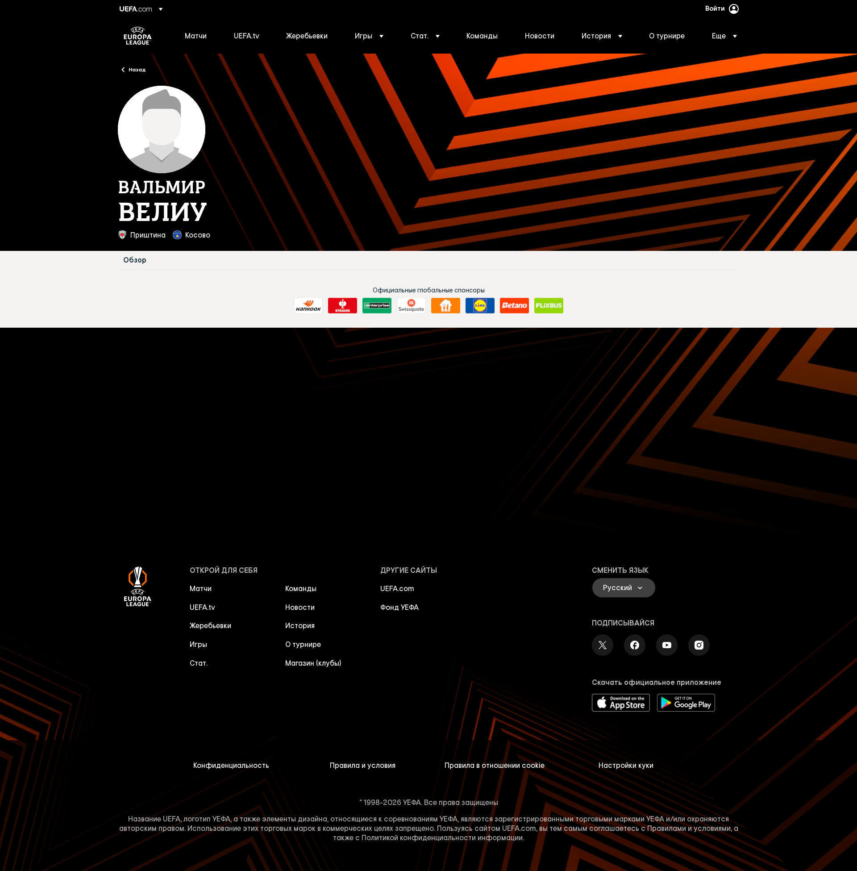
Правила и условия (362, 765)
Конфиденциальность (231, 765)
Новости (300, 607)
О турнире (303, 644)
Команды (300, 588)
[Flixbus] (548, 306)
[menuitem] (198, 35)
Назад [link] (137, 69)
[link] (195, 35)
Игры (198, 644)
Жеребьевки (210, 625)
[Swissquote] (411, 306)
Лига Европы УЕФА (138, 36)
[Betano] (514, 306)
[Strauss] (342, 306)
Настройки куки (626, 765)
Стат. (199, 663)
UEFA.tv (202, 607)
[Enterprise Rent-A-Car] (376, 306)
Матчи (201, 588)
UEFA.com (397, 588)
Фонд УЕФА (399, 607)
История (300, 625)
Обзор (134, 260)
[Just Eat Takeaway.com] (445, 306)
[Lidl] (480, 306)
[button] (369, 35)
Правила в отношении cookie (495, 765)
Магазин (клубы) (313, 663)
